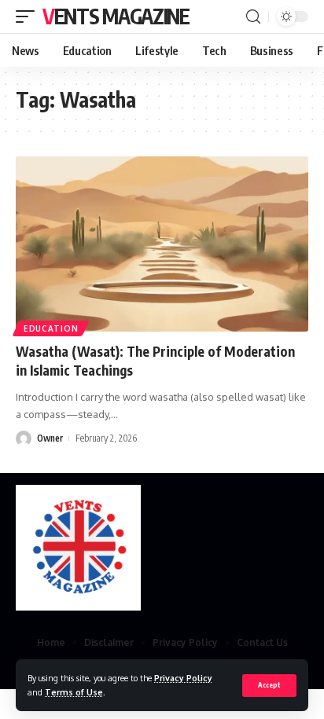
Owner (50, 438)
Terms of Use (74, 692)
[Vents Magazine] (78, 548)
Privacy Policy (183, 678)
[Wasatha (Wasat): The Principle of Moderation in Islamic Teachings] (162, 244)
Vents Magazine (116, 16)
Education (51, 328)
